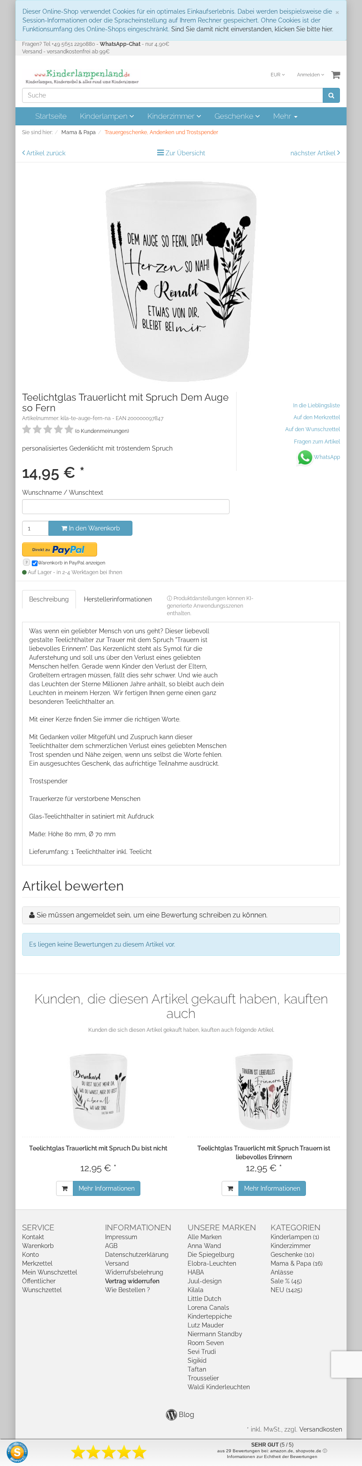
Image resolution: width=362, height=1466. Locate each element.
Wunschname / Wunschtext (62, 492)
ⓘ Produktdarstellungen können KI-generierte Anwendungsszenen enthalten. (210, 605)
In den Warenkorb (93, 528)
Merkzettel (37, 1263)
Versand (117, 1263)
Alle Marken (205, 1236)
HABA (196, 1272)
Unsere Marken (222, 1227)
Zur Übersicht (185, 153)
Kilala (196, 1289)
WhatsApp (327, 457)
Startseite (51, 116)
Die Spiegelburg (211, 1254)
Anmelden (309, 75)
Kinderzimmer (171, 116)
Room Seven (206, 1342)
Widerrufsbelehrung (134, 1272)
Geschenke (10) (292, 1254)
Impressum (121, 1236)
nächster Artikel (313, 153)
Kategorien (296, 1227)
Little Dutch (204, 1298)
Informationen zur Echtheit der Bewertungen (272, 1456)
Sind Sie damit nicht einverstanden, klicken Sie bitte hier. (252, 29)
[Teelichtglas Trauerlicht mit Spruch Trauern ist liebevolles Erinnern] (264, 1092)
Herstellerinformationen (118, 599)
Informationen (138, 1227)
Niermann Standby (215, 1334)
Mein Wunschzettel (49, 1272)
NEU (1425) (286, 1289)
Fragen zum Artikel (317, 442)
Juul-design (205, 1281)
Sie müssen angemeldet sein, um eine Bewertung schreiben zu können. (152, 915)
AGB (111, 1245)
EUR (276, 75)
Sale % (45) (286, 1281)
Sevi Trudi (202, 1351)
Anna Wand (204, 1245)
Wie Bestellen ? (127, 1289)
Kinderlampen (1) (295, 1236)
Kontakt (33, 1236)
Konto (30, 1254)
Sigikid (197, 1360)
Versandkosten (320, 1429)
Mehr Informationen (107, 1188)
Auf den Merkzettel (317, 417)
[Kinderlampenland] (81, 76)
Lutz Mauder (206, 1325)
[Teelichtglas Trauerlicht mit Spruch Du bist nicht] (98, 1092)
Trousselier (203, 1378)
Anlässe (282, 1272)
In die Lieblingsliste (316, 405)
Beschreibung (49, 599)
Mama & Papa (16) (297, 1263)
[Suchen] (331, 95)
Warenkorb (38, 1245)
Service (38, 1227)
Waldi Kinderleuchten (219, 1387)
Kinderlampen (104, 116)
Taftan (197, 1369)
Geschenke (235, 116)
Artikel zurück (45, 153)
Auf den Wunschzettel (312, 429)
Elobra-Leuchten (212, 1263)
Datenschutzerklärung (137, 1254)
